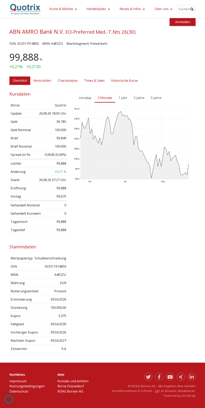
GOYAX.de (188, 396)
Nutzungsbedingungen (27, 386)
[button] (9, 399)
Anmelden (182, 22)
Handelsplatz (96, 9)
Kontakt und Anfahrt (72, 381)
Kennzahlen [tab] (42, 80)
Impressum (17, 381)
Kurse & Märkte (61, 9)
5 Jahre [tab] (156, 98)
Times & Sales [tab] (94, 80)
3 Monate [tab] (105, 98)
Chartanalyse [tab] (67, 80)
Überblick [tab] (20, 80)
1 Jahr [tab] (123, 98)
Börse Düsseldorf (70, 386)
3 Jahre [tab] (139, 98)
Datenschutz (18, 391)
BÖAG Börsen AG (70, 391)
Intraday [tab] (85, 98)
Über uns (162, 9)
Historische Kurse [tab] (124, 80)
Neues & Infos (130, 9)
